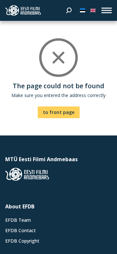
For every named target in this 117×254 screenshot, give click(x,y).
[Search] (69, 10)
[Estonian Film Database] (23, 10)
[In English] (93, 10)
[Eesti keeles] (82, 10)
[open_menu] (106, 10)
